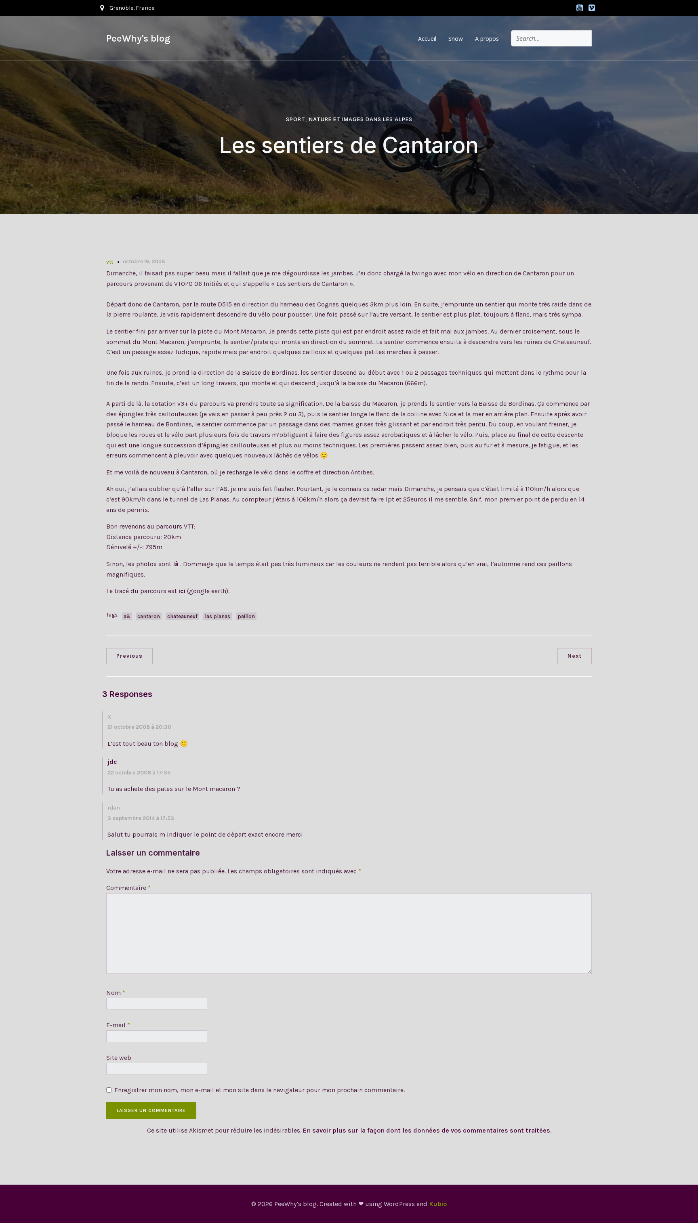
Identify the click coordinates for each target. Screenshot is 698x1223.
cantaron (148, 616)
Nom (115, 992)
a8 (127, 616)
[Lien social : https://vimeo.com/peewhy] (592, 8)
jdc (112, 762)
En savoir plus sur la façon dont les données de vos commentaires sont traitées (426, 1130)
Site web (118, 1057)
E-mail (118, 1025)
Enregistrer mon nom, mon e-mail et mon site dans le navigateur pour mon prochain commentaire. (259, 1090)
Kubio (438, 1204)
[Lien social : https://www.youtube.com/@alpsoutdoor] (580, 8)
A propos (487, 38)
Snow (455, 38)
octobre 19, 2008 (144, 261)
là (176, 564)
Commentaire (128, 888)
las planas (217, 616)
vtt (109, 262)
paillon (246, 616)
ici (182, 591)
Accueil (427, 38)
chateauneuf (182, 616)
